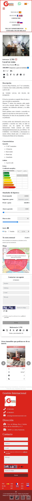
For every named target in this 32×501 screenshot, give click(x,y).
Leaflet (14, 272)
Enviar (16, 322)
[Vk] (21, 75)
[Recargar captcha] (4, 311)
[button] (3, 363)
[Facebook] (11, 75)
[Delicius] (18, 75)
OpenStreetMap (20, 272)
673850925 (16, 280)
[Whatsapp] (19, 4)
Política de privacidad (23, 493)
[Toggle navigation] (4, 8)
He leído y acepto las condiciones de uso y (15, 317)
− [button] (4, 252)
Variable (12, 231)
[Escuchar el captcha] (6, 311)
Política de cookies (7, 495)
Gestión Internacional (12, 493)
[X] (14, 75)
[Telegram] (4, 77)
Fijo (5, 231)
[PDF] (8, 75)
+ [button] (4, 250)
